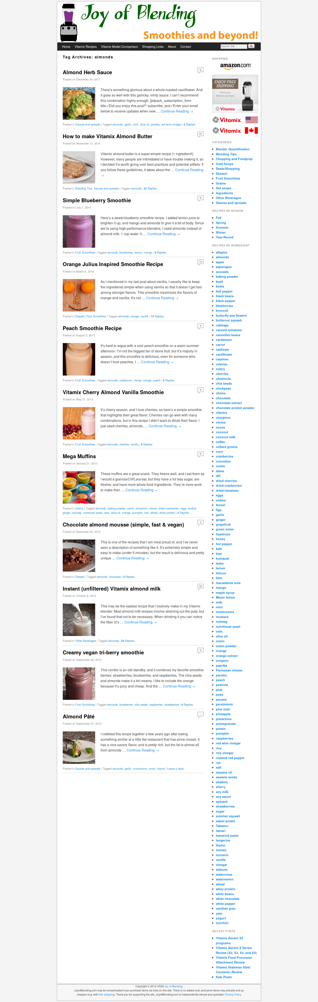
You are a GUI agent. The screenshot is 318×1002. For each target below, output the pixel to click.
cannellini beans (228, 335)
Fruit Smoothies (85, 252)
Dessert (80, 316)
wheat (154, 513)
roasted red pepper (230, 758)
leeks (220, 563)
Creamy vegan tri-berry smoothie (103, 652)
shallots (222, 782)
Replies (189, 124)
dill (218, 476)
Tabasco (222, 826)
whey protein (167, 513)
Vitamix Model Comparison (119, 46)
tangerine (223, 840)
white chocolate (227, 898)
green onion (225, 529)
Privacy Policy (233, 994)
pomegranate (226, 723)
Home (66, 46)
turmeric (222, 855)
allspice (221, 252)
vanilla (144, 316)
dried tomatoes (227, 490)
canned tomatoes (229, 330)
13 (200, 261)
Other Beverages (85, 641)
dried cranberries (169, 508)
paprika (221, 665)
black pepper (225, 301)
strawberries (171, 704)
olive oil (144, 124)
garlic (128, 124)
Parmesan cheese (229, 670)
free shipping (106, 994)
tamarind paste (227, 835)
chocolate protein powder (235, 408)
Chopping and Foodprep (234, 159)
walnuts (222, 869)
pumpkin (137, 513)
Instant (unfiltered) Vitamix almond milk (112, 588)
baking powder (116, 508)
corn (219, 451)
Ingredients (224, 193)
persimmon (224, 704)
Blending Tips (83, 188)
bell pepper (224, 291)
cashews (222, 349)
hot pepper (224, 544)
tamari (220, 831)
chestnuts (223, 378)
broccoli (222, 310)
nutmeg (76, 513)
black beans (225, 296)
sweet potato (225, 821)
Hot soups (223, 188)
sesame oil (224, 772)
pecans (221, 699)
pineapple (223, 714)
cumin (220, 466)
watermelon (224, 879)
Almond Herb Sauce (87, 72)
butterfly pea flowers (231, 315)
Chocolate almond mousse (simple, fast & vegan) (123, 524)
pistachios (223, 719)
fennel (220, 505)
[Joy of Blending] (159, 22)
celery (220, 369)
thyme (161, 768)
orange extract (227, 656)
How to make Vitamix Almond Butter (107, 136)
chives (221, 393)
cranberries (224, 456)
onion (152, 768)
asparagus (224, 267)
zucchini (222, 923)
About (172, 46)
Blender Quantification (233, 149)
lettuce (221, 573)
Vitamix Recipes (86, 46)
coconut (222, 432)
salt (218, 767)
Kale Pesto (224, 977)
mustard (222, 617)
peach (157, 380)
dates (220, 471)
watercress (224, 874)
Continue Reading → (177, 111)
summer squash (228, 816)
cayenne (222, 359)
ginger (66, 513)
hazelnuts (223, 534)
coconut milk (225, 437)
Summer (222, 227)
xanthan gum (226, 908)
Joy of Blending (173, 986)
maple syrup (225, 592)
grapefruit (223, 524)
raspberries (156, 704)
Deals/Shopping (228, 168)
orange (134, 316)
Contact (185, 46)
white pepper (225, 903)
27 (200, 133)
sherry (221, 787)
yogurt (221, 918)
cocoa (220, 427)
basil (219, 281)
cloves (153, 508)
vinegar (221, 864)
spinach (222, 801)
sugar (220, 811)
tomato (221, 850)
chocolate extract (229, 403)
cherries (124, 444)
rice (146, 513)
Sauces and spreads (87, 124)
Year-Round (224, 237)
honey (137, 380)
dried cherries (226, 481)
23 (200, 586)
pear (219, 689)
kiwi (219, 553)
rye (218, 762)
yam (219, 913)
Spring (221, 222)
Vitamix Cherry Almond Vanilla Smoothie (113, 392)
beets (220, 286)
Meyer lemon (225, 597)
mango (148, 252)
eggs (183, 508)
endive (192, 508)
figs (219, 510)
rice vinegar (225, 753)
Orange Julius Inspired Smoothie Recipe (113, 264)
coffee (220, 442)
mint (135, 124)
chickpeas (223, 388)
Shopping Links (153, 46)
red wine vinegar (171, 124)
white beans (225, 894)
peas (219, 694)
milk (219, 602)
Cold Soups (224, 164)
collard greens (227, 447)
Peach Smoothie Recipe (92, 328)
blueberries (126, 252)
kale (219, 548)
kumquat (222, 558)
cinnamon (142, 508)
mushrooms (140, 768)
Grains (79, 508)
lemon (138, 252)
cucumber (223, 461)
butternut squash (229, 320)
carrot (130, 508)
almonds (117, 124)
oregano (222, 660)
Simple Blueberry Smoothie (97, 200)
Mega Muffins (79, 456)
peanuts (222, 684)
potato (221, 728)
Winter (221, 232)
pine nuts (223, 709)
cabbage (222, 325)
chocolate (115, 577)
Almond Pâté (79, 716)
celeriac (222, 364)
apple (220, 262)
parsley (155, 124)
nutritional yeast (92, 513)
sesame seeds (226, 777)
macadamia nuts (228, 583)
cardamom (125, 380)
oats (106, 513)
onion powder (226, 646)
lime (219, 578)
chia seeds (141, 704)
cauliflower (224, 354)
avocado (222, 272)
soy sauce (223, 796)
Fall (218, 217)
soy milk (222, 792)
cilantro (221, 412)
